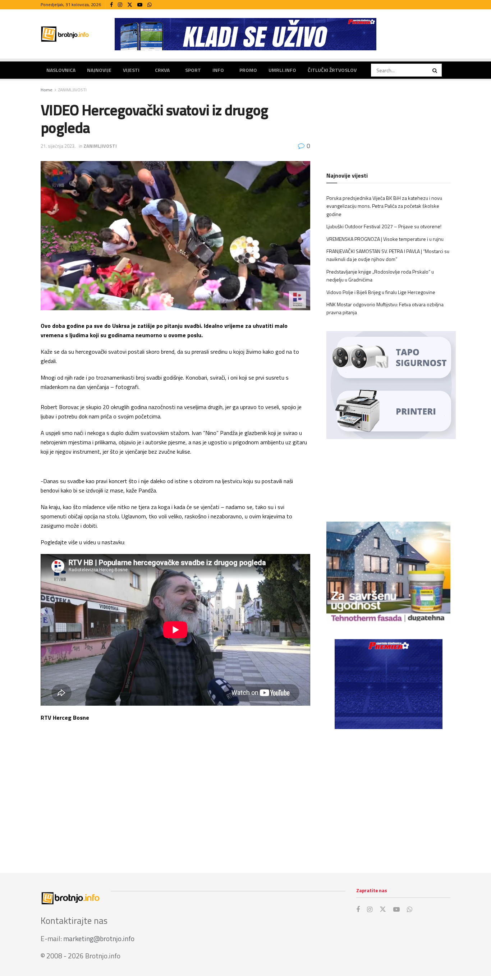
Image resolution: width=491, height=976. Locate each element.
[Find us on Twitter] (129, 5)
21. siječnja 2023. (58, 146)
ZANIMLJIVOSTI (72, 89)
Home (46, 89)
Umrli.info (282, 70)
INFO (218, 70)
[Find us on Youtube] (139, 5)
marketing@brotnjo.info (98, 938)
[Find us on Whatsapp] (149, 5)
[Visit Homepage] (65, 34)
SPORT (193, 70)
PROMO (248, 70)
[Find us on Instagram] (120, 5)
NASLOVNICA (60, 70)
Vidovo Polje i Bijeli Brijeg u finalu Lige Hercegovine (380, 292)
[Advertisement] (388, 793)
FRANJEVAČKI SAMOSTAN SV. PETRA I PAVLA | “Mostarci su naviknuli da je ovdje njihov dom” (387, 255)
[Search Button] (435, 70)
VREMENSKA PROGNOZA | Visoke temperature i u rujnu (385, 239)
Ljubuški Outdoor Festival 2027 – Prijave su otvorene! (383, 226)
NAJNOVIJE (99, 70)
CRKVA (162, 70)
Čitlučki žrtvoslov (332, 70)
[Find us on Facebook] (111, 5)
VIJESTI (131, 70)
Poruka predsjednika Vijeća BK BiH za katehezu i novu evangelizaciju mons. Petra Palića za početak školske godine (384, 206)
